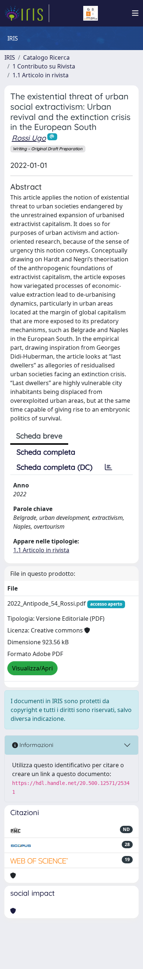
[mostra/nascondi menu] (135, 13)
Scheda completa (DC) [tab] (54, 467)
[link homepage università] (90, 13)
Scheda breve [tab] (39, 435)
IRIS (9, 57)
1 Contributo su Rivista (43, 66)
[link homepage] (26, 13)
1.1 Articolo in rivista (40, 75)
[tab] (108, 467)
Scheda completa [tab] (45, 452)
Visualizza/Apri (32, 668)
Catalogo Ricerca (46, 57)
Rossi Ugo (29, 137)
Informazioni (35, 744)
